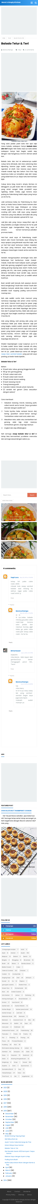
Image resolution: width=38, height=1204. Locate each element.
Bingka (4, 960)
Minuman (5, 1023)
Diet (18, 978)
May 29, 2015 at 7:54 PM (26, 613)
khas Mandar (23, 999)
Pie (3, 1038)
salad (27, 1048)
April (7, 1167)
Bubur (14, 963)
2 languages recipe (8, 949)
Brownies (27, 960)
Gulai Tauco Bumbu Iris (10, 557)
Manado (22, 1016)
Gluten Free (23, 985)
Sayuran (14, 1055)
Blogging (15, 960)
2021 (5, 1087)
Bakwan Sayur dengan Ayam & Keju (17, 1156)
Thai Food (5, 1076)
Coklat (4, 974)
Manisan (5, 1020)
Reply (12, 598)
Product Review (17, 1041)
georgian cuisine (8, 985)
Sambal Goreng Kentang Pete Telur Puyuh (16, 519)
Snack (25, 1062)
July (6, 1128)
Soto (14, 1066)
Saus (3, 1055)
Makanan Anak (7, 1016)
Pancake (5, 1034)
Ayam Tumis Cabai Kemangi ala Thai (18, 1142)
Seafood (26, 1055)
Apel (3, 953)
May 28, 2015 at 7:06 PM (26, 577)
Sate (27, 1052)
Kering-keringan (7, 999)
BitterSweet (16, 651)
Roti (15, 1045)
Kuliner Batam (20, 1006)
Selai (4, 1059)
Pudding (5, 1045)
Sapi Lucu (15, 577)
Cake (18, 967)
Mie (29, 1020)
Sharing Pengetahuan (18, 1059)
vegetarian (26, 1076)
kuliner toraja (6, 1013)
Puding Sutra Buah (11, 1160)
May (7, 1134)
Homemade (19, 988)
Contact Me (16, 974)
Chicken (22, 970)
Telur (20, 50)
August (8, 1125)
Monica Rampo (22, 611)
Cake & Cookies (7, 970)
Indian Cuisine (16, 992)
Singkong (5, 1062)
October (8, 1119)
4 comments (29, 50)
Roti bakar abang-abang (10, 1048)
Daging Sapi (6, 978)
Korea (4, 1002)
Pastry (25, 1034)
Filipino (22, 981)
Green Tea (5, 988)
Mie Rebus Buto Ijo (11, 1139)
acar (22, 949)
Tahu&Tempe (6, 1073)
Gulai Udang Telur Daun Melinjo (12, 538)
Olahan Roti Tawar (8, 1030)
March (7, 1170)
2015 (5, 1111)
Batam (15, 956)
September (9, 1122)
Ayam (23, 953)
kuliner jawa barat (22, 1009)
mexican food (18, 1020)
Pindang (12, 1038)
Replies (12, 605)
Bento (25, 956)
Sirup (16, 1062)
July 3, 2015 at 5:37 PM (27, 653)
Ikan (3, 992)
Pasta (16, 1034)
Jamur (17, 995)
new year (5, 1027)
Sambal (4, 1052)
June (7, 1131)
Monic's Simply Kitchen (22, 1200)
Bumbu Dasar (26, 963)
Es (13, 981)
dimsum (28, 978)
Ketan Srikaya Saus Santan (14, 1145)
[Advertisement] (19, 21)
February (8, 1173)
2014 (5, 1180)
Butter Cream (6, 967)
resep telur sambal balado (11, 354)
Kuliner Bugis (6, 1009)
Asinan (13, 953)
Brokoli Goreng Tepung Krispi (15, 1136)
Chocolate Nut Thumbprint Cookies (16, 811)
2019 (5, 1095)
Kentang (28, 995)
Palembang (25, 1030)
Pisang (23, 1038)
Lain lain (19, 1013)
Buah (4, 963)
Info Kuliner (6, 995)
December (9, 1113)
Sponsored (25, 1066)
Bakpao (4, 956)
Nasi (26, 1023)
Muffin (16, 1023)
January (8, 1176)
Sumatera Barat (7, 1069)
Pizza (4, 1041)
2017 (5, 1103)
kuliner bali (6, 1006)
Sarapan (17, 1052)
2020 (5, 1091)
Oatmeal (17, 1027)
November (9, 1116)
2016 (5, 1107)
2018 (5, 1099)
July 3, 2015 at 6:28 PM (27, 684)
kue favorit (15, 1002)
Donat (4, 981)
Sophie (4, 1066)
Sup (19, 1069)
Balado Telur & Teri (11, 1148)
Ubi (15, 1076)
